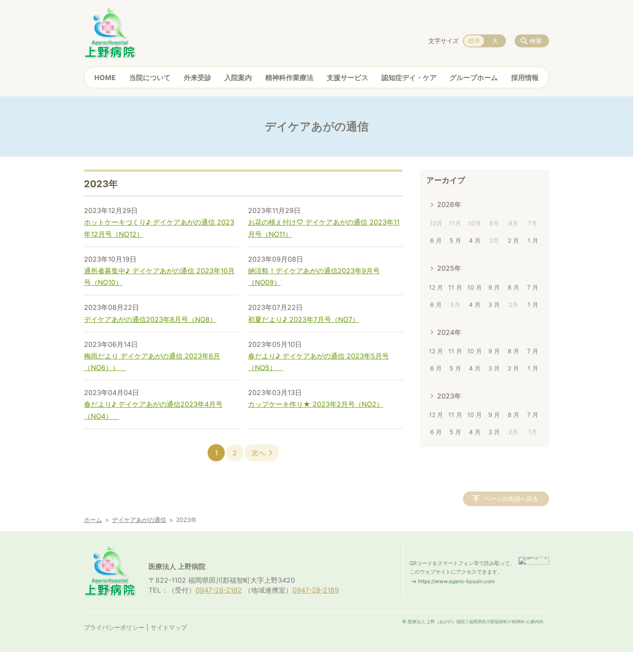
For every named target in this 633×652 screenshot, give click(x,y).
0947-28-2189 (315, 590)
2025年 (449, 268)
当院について (150, 77)
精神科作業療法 (289, 77)
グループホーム (474, 77)
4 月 (475, 240)
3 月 (494, 304)
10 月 (474, 287)
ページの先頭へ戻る (511, 498)
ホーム (93, 519)
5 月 (455, 240)
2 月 (513, 240)
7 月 (532, 287)
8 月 (513, 287)
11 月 (455, 287)
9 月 (494, 287)
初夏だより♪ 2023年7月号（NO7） (303, 319)
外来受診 (197, 77)
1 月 (533, 240)
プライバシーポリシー (114, 627)
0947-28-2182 (218, 590)
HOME (105, 77)
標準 (474, 40)
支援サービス (347, 77)
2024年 (449, 332)
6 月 (436, 240)
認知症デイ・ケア (409, 77)
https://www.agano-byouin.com (456, 581)
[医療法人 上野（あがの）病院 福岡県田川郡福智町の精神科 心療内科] (110, 32)
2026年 (449, 204)
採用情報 (525, 77)
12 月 (436, 287)
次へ (258, 452)
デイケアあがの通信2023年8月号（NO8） (150, 319)
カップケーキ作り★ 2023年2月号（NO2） (315, 404)
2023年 (449, 396)
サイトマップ (169, 627)
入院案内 (238, 77)
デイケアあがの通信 (139, 519)
